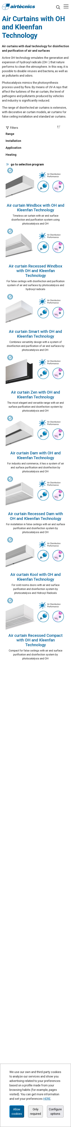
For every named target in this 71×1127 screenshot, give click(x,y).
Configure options (55, 1111)
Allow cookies (17, 1111)
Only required (35, 1111)
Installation (13, 140)
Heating (11, 154)
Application (13, 147)
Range (10, 134)
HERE (47, 1098)
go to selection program (26, 164)
